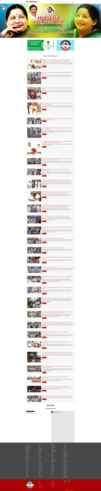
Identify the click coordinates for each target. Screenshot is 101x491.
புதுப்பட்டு (52, 475)
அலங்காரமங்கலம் (28, 448)
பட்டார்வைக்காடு (53, 466)
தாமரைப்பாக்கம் (53, 447)
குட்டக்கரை (40, 457)
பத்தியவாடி (52, 468)
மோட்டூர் (64, 463)
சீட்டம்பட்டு (40, 474)
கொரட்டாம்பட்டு (40, 467)
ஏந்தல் (26, 464)
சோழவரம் (52, 446)
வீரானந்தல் (65, 475)
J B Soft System (70, 490)
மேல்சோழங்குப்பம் (66, 455)
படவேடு (52, 463)
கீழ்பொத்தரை (40, 456)
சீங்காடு (39, 473)
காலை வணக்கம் (40, 485)
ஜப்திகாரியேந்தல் (65, 477)
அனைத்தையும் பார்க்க (50, 405)
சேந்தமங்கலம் (52, 445)
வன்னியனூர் (65, 467)
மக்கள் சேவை (52, 482)
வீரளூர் (64, 474)
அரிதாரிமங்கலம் (28, 446)
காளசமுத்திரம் (40, 448)
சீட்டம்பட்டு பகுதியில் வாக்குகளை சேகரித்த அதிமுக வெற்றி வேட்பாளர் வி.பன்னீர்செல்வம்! (56, 352)
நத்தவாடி (52, 454)
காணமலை (27, 475)
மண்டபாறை (65, 448)
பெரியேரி (65, 446)
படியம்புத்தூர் (52, 465)
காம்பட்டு (40, 445)
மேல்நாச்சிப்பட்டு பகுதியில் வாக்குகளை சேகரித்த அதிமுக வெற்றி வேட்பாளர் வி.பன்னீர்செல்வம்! (57, 396)
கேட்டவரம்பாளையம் (41, 465)
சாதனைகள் (40, 486)
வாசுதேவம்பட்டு (65, 468)
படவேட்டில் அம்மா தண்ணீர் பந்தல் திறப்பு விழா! (49, 267)
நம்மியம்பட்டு (52, 457)
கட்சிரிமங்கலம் (27, 468)
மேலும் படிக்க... (44, 66)
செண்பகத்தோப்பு (41, 476)
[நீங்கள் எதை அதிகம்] (69, 419)
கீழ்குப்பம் (40, 454)
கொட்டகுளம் (40, 466)
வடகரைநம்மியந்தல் (66, 465)
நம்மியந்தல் (52, 456)
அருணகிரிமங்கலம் (28, 447)
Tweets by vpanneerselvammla (30, 413)
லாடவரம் (65, 464)
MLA (39, 482)
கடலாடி (27, 467)
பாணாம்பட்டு (52, 473)
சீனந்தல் (40, 475)
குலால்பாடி (40, 459)
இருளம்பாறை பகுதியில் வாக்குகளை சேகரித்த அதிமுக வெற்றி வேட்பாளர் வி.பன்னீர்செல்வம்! (57, 322)
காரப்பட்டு (40, 446)
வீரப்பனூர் (65, 473)
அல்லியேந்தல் (27, 449)
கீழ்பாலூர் (40, 455)
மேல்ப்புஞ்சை (65, 459)
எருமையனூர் (27, 459)
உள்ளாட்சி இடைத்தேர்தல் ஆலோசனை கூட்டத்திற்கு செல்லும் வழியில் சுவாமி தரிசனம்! (56, 216)
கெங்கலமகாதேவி (41, 463)
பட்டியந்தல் (52, 467)
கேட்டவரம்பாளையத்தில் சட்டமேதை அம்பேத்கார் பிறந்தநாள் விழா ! (52, 238)
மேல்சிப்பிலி (65, 454)
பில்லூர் (52, 474)
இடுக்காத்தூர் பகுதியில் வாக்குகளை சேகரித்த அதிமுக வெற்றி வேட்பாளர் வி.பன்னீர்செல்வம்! (57, 298)
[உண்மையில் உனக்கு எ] (69, 431)
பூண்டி (64, 445)
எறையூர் (27, 463)
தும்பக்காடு (52, 448)
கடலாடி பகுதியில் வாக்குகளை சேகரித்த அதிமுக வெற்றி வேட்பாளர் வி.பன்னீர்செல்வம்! (56, 386)
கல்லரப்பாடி (27, 473)
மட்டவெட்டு (65, 447)
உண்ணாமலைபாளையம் (28, 457)
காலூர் (39, 447)
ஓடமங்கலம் (27, 465)
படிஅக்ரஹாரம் (52, 464)
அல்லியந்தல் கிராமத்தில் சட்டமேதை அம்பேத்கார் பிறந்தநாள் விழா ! (53, 247)
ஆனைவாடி (27, 455)
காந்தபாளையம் (28, 476)
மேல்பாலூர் (65, 458)
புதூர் (51, 476)
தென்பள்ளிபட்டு (53, 449)
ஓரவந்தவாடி (27, 466)
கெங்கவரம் (40, 464)
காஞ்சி (27, 474)
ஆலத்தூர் (27, 454)
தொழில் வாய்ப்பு (53, 485)
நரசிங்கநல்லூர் (52, 459)
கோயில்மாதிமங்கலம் (41, 468)
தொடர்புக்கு (52, 486)
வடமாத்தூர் (65, 466)
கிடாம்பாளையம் (40, 449)
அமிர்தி (27, 445)
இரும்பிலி (27, 456)
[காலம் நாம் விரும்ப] (57, 431)
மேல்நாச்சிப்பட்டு (65, 456)
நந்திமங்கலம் (52, 455)
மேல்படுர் (65, 457)
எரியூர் (26, 458)
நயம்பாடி (52, 458)
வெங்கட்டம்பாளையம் (66, 476)
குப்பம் (39, 458)
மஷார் (64, 449)
